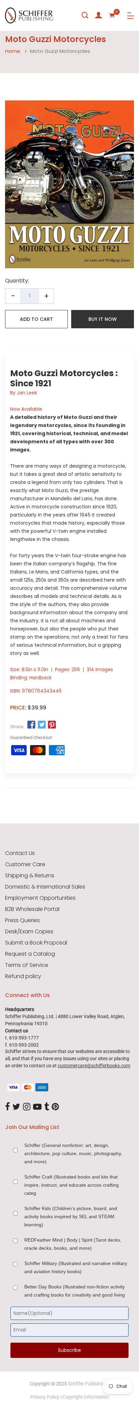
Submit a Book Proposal (36, 943)
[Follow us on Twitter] (41, 725)
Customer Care (25, 864)
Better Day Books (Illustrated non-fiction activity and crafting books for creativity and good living (74, 1291)
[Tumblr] (46, 1107)
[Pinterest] (55, 1107)
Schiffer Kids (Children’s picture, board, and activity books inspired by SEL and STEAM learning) (70, 1216)
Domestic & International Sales (45, 887)
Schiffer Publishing (87, 1383)
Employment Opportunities (40, 898)
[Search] (85, 15)
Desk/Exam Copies (29, 931)
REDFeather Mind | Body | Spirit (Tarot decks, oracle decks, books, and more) (72, 1244)
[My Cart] (112, 15)
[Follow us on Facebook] (31, 725)
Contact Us (20, 853)
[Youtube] (37, 1107)
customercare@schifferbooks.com (94, 1065)
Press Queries (22, 920)
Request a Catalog (30, 954)
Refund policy (23, 976)
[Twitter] (16, 1107)
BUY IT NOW (102, 319)
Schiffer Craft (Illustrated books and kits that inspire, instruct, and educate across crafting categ (71, 1185)
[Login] (98, 15)
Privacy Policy (44, 1397)
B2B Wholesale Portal (32, 909)
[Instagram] (26, 1107)
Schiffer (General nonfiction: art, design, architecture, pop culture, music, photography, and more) (73, 1153)
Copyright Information (85, 1397)
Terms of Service (26, 965)
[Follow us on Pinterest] (52, 725)
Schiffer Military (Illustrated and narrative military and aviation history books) (75, 1267)
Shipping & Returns (29, 875)
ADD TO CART (36, 319)
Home (12, 51)
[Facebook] (7, 1107)
